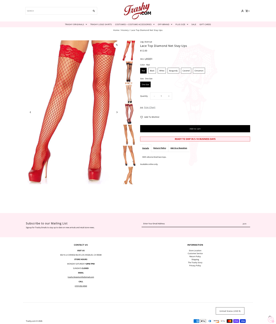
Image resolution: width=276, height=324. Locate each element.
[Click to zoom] (117, 45)
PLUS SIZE (180, 24)
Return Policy (159, 148)
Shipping (195, 259)
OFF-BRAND (163, 24)
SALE (193, 24)
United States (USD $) (230, 311)
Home (116, 30)
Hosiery (125, 30)
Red (143, 70)
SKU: (142, 59)
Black (152, 70)
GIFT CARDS (205, 24)
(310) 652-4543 (81, 286)
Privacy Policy (195, 265)
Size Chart (149, 107)
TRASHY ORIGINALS (74, 24)
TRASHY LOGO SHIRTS (101, 24)
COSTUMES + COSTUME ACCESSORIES (133, 24)
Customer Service (195, 253)
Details (145, 148)
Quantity (144, 96)
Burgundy (173, 70)
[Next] (117, 112)
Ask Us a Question (178, 148)
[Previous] (30, 112)
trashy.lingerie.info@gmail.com (81, 277)
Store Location (195, 250)
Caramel (186, 70)
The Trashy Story (195, 262)
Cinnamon (198, 70)
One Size (145, 84)
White (161, 70)
